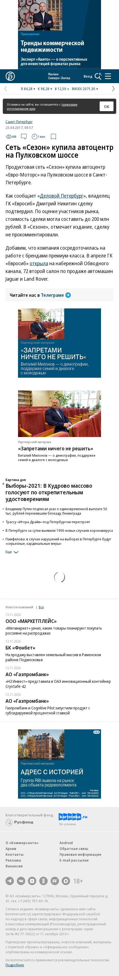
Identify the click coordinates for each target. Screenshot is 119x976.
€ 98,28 (43, 88)
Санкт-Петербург (19, 121)
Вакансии (14, 865)
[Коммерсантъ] (10, 76)
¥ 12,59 (60, 88)
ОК (106, 106)
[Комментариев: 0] (23, 136)
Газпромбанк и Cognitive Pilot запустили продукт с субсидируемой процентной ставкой (48, 710)
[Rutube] (55, 881)
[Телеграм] (10, 881)
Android (66, 842)
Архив (11, 848)
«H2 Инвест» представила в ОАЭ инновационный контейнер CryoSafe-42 (58, 684)
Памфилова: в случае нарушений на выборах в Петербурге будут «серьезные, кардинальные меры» (58, 541)
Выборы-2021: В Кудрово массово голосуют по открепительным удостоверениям (49, 492)
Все (41, 607)
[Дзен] (32, 881)
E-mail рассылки (74, 860)
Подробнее (15, 964)
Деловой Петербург (61, 195)
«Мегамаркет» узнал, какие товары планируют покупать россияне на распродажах (54, 630)
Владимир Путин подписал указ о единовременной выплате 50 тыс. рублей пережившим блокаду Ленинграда (56, 511)
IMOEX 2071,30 (83, 88)
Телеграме (52, 295)
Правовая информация (80, 854)
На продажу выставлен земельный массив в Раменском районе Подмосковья (53, 657)
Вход (88, 76)
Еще (9, 551)
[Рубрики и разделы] (108, 76)
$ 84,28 (26, 88)
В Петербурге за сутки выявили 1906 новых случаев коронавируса (59, 530)
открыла (39, 263)
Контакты (15, 854)
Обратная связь (74, 848)
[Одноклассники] (43, 881)
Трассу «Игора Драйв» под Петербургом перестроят (48, 521)
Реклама (13, 860)
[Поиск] (98, 76)
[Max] (66, 881)
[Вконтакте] (21, 881)
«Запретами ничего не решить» (55, 448)
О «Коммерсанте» (22, 842)
